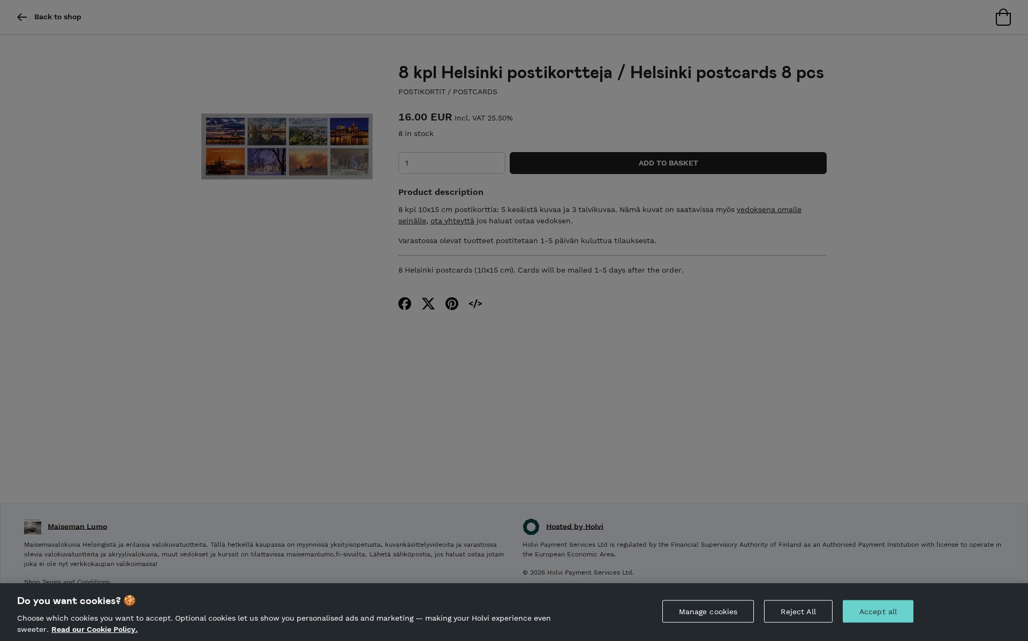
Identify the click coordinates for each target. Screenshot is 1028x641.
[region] (514, 612)
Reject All (798, 611)
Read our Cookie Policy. (94, 629)
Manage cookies (708, 611)
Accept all (878, 611)
